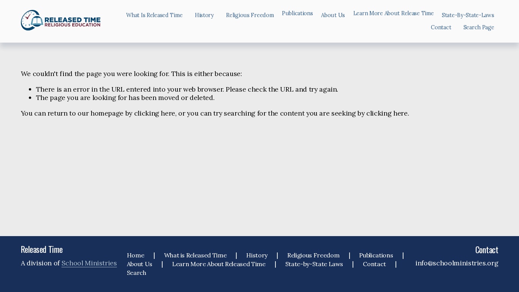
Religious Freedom (250, 15)
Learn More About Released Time (218, 264)
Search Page (479, 27)
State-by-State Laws (314, 264)
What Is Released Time (154, 15)
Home (135, 255)
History (204, 15)
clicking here (154, 113)
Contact (441, 27)
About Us (333, 15)
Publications (376, 255)
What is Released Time (195, 255)
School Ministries (89, 263)
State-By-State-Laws (468, 15)
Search (136, 272)
